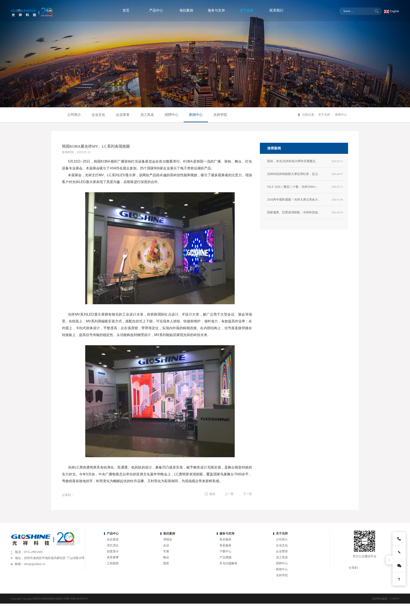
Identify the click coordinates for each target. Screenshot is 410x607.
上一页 (229, 494)
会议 (166, 545)
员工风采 (147, 114)
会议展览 (113, 539)
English (394, 11)
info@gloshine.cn (34, 564)
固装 (166, 563)
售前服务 (225, 545)
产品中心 (113, 533)
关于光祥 (324, 114)
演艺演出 (113, 545)
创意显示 (113, 551)
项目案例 (169, 533)
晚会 (166, 557)
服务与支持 (227, 533)
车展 (166, 551)
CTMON (394, 598)
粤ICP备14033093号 (77, 598)
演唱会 (167, 539)
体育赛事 (113, 557)
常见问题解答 (228, 563)
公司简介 (74, 114)
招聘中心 (171, 114)
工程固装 (113, 563)
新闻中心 (196, 114)
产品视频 (225, 557)
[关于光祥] (246, 11)
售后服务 (225, 539)
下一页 (247, 494)
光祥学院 (220, 114)
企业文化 (98, 114)
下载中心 (225, 551)
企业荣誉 (123, 114)
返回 (212, 494)
